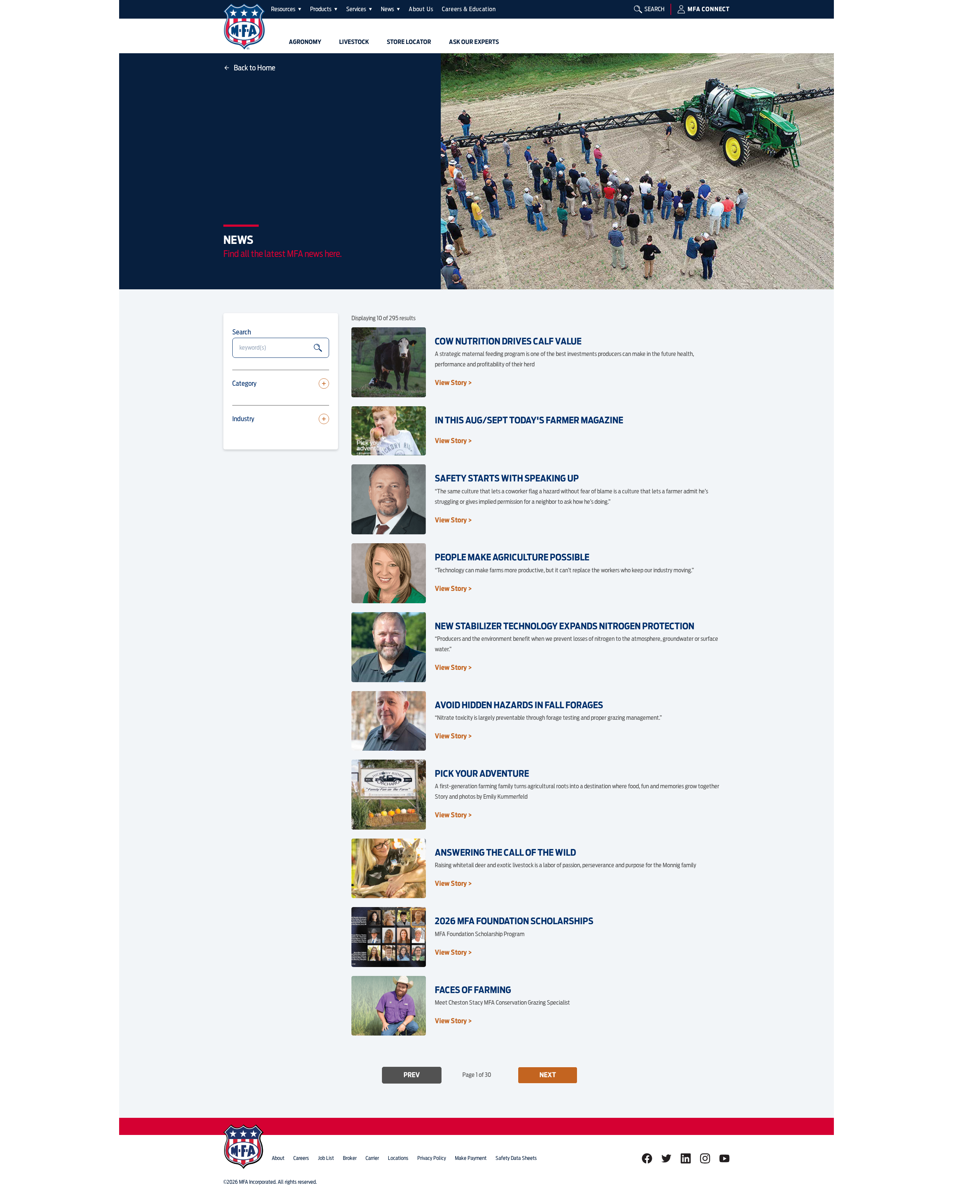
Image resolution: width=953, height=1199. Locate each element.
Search (241, 332)
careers (301, 1158)
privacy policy (431, 1158)
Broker (350, 1158)
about (278, 1158)
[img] (244, 27)
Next (547, 1075)
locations (398, 1158)
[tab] (286, 9)
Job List (326, 1158)
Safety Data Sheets (516, 1158)
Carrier (372, 1158)
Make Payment (471, 1158)
